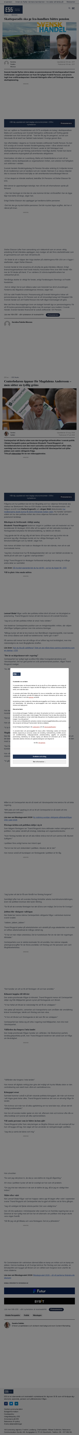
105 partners (41, 742)
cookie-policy (36, 727)
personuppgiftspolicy (50, 727)
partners (31, 697)
